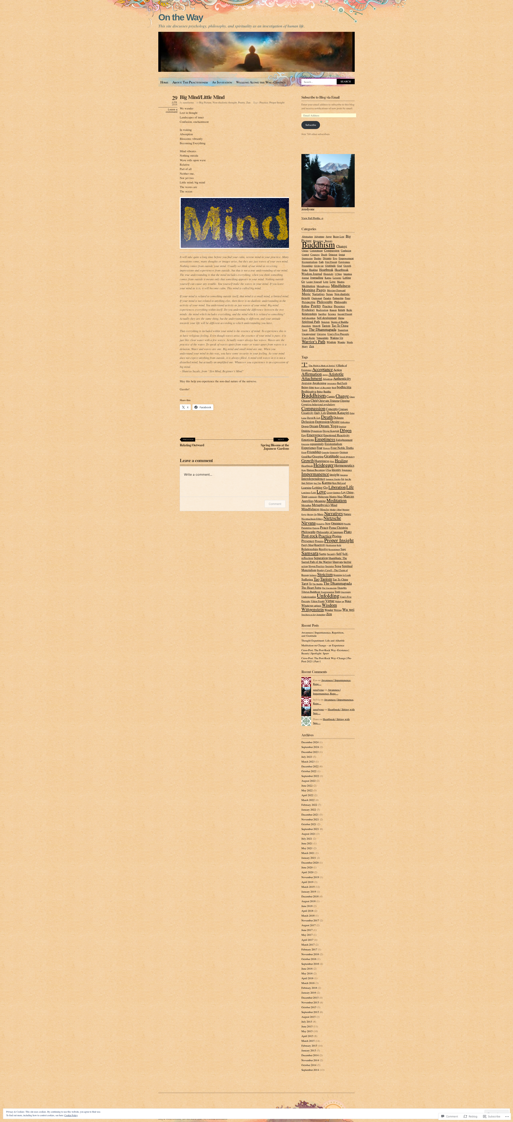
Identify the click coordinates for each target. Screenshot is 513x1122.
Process (319, 541)
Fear (319, 447)
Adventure (319, 236)
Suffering (307, 579)
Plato (348, 531)
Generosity (334, 452)
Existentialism (309, 262)
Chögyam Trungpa (328, 400)
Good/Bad (306, 456)
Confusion (346, 250)
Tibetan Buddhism (310, 592)
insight (334, 474)
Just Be (348, 479)
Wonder (341, 342)
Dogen (305, 426)
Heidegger (323, 464)
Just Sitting (307, 483)
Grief (339, 265)
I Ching (338, 273)
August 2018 (308, 901)
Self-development (327, 318)
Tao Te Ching (340, 325)
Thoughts (342, 588)
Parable (347, 523)
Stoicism (325, 321)
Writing (338, 610)
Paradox (327, 298)
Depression (307, 258)
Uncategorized (308, 333)
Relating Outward (192, 442)
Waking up (339, 601)
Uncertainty (346, 592)
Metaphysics (323, 286)
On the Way (180, 17)
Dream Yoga (328, 425)
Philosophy (325, 301)
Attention (327, 379)
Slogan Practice (316, 566)
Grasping (318, 456)
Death (324, 254)
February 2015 (309, 1045)
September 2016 (310, 964)
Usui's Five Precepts (338, 334)
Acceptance (322, 369)
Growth (347, 265)
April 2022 (307, 795)
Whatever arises (311, 605)
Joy (342, 479)
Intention (347, 273)
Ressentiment (334, 549)
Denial (342, 254)
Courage (315, 254)
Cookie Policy (71, 1115)
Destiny (317, 258)
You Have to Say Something (313, 614)
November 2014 (310, 1060)
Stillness (313, 575)
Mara (340, 496)
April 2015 (307, 1036)
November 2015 (310, 1002)
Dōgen (345, 430)
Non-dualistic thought (225, 102)
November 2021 (310, 819)
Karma (328, 277)
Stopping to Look (342, 575)
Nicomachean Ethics (312, 518)
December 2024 (310, 742)
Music (306, 293)
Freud (303, 452)
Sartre (322, 554)
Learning (306, 487)
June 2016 (307, 968)
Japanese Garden (333, 479)
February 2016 (309, 988)
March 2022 (308, 800)
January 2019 (308, 891)
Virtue (329, 600)
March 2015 (308, 1041)
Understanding (308, 597)
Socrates (329, 566)
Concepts (332, 408)
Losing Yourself (314, 281)
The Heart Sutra (311, 588)
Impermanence (315, 474)
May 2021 (307, 848)
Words (350, 342)
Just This (317, 483)
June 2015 (307, 1026)
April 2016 (307, 978)
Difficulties (345, 422)
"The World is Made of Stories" (321, 365)
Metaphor (306, 505)
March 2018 (308, 915)
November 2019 (310, 877)
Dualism (342, 426)
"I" (304, 364)
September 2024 (310, 747)
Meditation (308, 286)
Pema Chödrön (338, 527)
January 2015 (308, 1050)
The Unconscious (329, 588)
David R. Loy (313, 417)
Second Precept (344, 313)
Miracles (324, 509)
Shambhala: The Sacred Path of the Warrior (324, 560)
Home (164, 82)
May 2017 (307, 935)
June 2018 (307, 906)
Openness (337, 523)
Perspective (308, 302)
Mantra (340, 281)
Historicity (328, 273)
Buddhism (318, 244)
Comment (275, 503)
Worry (305, 346)
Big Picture (205, 102)
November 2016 (310, 954)
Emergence (315, 434)
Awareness (331, 383)
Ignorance (347, 470)
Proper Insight (277, 102)
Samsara (309, 552)
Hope (303, 470)
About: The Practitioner (190, 82)
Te (310, 584)
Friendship (307, 265)
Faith (321, 261)
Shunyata (337, 562)
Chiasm (305, 400)
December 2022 (310, 766)
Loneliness (306, 492)
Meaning (320, 500)
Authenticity (342, 378)
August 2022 (308, 781)
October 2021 (308, 824)
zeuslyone (188, 102)
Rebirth (341, 309)
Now (327, 523)
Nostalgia (320, 523)
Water (348, 601)
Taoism (326, 325)
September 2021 (310, 829)
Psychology (308, 310)
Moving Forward (336, 290)
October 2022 (308, 771)
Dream (313, 426)
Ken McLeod (339, 483)
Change (341, 246)
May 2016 (307, 973)
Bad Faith (342, 383)
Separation (321, 557)
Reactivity (320, 545)
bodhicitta (344, 387)
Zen (248, 102)
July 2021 (306, 838)
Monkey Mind (336, 509)
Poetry (241, 102)
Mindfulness (340, 285)
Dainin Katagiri (338, 412)
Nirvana (308, 523)
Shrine (341, 317)
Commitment (316, 250)
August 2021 (308, 834)
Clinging (345, 400)
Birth (334, 387)
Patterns (315, 527)
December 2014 (310, 1055)
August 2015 (308, 1017)
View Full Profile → (312, 218)
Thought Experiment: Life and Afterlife (322, 640)
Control (305, 254)
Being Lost (338, 236)
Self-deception (308, 317)
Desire (335, 421)
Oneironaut (316, 298)
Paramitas (306, 527)
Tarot (304, 330)
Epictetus (305, 444)
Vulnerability (322, 337)
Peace (347, 298)
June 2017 (307, 930)
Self (339, 553)
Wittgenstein (312, 609)
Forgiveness (344, 261)
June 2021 (307, 843)
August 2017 (308, 925)
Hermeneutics (344, 465)
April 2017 (307, 940)
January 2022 (308, 809)
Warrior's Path (313, 341)
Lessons (337, 277)
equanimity (317, 444)
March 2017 (308, 944)
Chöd (314, 400)
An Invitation (222, 82)
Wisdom (331, 342)
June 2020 (307, 867)
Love (333, 281)
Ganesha (325, 452)
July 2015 (306, 1021)
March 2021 (308, 853)
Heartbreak (326, 269)
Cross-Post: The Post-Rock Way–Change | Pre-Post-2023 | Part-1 (326, 659)
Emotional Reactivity (336, 435)
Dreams (327, 258)
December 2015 (310, 997)
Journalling (316, 277)
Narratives (318, 294)
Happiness (321, 460)
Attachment (311, 378)
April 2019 (307, 882)
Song (338, 566)
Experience (308, 447)
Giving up (319, 265)
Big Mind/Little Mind (202, 97)
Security (331, 554)
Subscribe (310, 125)
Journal (305, 277)
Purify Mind (307, 545)
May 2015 (307, 1031)
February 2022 (309, 805)
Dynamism (316, 431)
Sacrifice (322, 313)
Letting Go (320, 487)
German (344, 452)
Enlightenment (344, 440)
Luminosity (312, 496)
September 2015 (310, 1012)
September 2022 (310, 776)
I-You (328, 470)
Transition (343, 330)
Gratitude (330, 265)
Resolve (323, 549)
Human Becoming (316, 470)
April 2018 (307, 911)
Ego (335, 258)
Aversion (306, 383)
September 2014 (310, 1070)
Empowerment (346, 258)
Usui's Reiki (308, 338)
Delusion (333, 254)
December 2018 (310, 896)
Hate (332, 461)
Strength (316, 325)
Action (337, 370)
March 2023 (308, 761)
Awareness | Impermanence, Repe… (327, 691)
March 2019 (308, 887)
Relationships (309, 314)
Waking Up (336, 338)
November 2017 (310, 920)
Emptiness (325, 439)
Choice (305, 250)
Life (350, 487)
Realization (322, 310)
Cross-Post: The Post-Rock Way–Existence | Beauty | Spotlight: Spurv (325, 651)
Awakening (319, 383)
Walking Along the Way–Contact (261, 82)
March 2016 (308, 983)
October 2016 (308, 959)
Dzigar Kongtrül (331, 431)
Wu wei (348, 609)
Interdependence (313, 478)
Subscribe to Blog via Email (320, 97)
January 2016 (308, 992)
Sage (343, 549)
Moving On (312, 514)
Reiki (349, 310)
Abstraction (307, 236)
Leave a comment (171, 111)
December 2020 (310, 862)
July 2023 (306, 757)
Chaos (352, 396)
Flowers (326, 448)
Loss (325, 281)
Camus (330, 396)
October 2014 (308, 1065)
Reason (333, 309)
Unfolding (328, 595)
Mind (333, 505)
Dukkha (305, 431)
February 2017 (309, 949)
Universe (321, 334)
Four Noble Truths (342, 448)
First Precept (331, 261)
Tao (316, 579)
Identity (336, 470)
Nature (329, 294)
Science (332, 314)
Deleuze (338, 417)
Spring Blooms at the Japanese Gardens (275, 444)
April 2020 (307, 872)
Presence (339, 306)
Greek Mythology (347, 456)
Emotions (307, 439)
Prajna (336, 536)
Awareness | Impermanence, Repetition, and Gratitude (322, 634)
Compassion (331, 250)
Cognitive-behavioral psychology (318, 404)
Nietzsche (332, 518)
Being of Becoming (323, 387)
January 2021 (308, 858)
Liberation (337, 487)
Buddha (327, 391)
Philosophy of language (329, 532)
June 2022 (307, 785)
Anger (329, 236)
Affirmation (311, 374)
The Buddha (317, 584)
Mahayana (323, 496)
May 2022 (307, 790)
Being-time (307, 387)
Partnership (338, 298)
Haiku (305, 269)
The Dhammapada (322, 329)
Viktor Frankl (318, 601)
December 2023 (310, 752)
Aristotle (336, 374)
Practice (264, 102)
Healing (313, 270)
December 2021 (310, 814)
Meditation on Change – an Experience (322, 645)
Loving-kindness (334, 492)
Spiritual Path (311, 321)
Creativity (307, 413)
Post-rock (309, 535)
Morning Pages (314, 289)
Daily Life (320, 413)
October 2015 (308, 1007)
